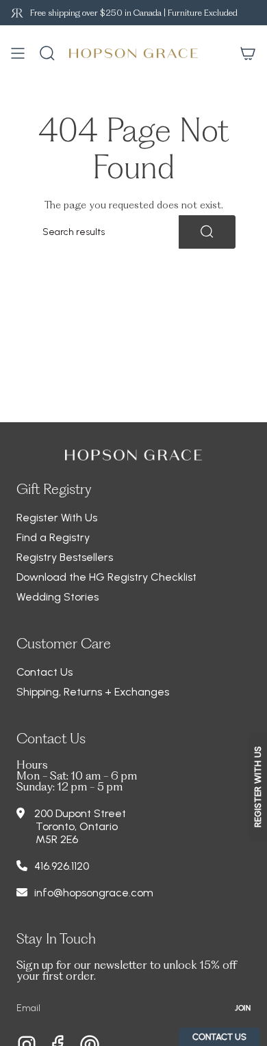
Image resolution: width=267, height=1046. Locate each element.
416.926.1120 (61, 865)
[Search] (207, 232)
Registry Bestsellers (64, 557)
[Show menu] (17, 53)
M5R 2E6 (57, 839)
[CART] (247, 53)
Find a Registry (53, 537)
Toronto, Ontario (77, 826)
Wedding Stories (57, 596)
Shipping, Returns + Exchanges (92, 691)
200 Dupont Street (80, 813)
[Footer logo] (133, 455)
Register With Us (56, 517)
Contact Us (44, 671)
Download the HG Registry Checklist (106, 576)
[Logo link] (17, 12)
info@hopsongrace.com (93, 892)
